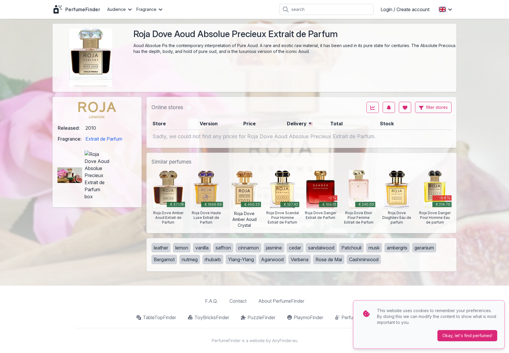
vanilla (202, 248)
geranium (424, 248)
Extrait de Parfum (103, 139)
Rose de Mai (328, 259)
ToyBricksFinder (211, 317)
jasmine (274, 248)
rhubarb (213, 259)
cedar (295, 248)
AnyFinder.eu (285, 340)
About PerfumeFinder (281, 301)
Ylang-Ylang (241, 259)
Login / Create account (405, 9)
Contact (238, 301)
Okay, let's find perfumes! (467, 335)
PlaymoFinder (308, 317)
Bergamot (164, 259)
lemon (181, 248)
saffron (223, 248)
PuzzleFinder (261, 317)
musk (374, 248)
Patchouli (351, 248)
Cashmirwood (364, 259)
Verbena (299, 259)
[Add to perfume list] (405, 107)
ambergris (397, 248)
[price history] (372, 107)
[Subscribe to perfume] (389, 107)
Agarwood (272, 259)
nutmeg (190, 259)
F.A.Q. (211, 301)
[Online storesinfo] (189, 107)
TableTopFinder (159, 317)
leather (161, 248)
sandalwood (321, 248)
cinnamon (248, 248)
